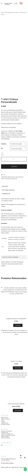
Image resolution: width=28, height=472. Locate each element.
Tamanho (3, 144)
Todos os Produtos (5, 419)
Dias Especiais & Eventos (12, 12)
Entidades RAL (4, 432)
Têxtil (16, 178)
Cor (2, 148)
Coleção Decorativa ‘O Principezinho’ (16, 318)
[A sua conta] (16, 4)
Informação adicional (8, 190)
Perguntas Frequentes (6, 431)
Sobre (2, 420)
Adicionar (14, 166)
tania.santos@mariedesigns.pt (8, 458)
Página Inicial (4, 417)
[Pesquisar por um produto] (15, 4)
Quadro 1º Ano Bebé (16, 361)
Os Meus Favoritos (5, 424)
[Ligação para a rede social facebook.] (20, 455)
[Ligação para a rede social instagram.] (20, 457)
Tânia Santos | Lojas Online (18, 467)
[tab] (14, 186)
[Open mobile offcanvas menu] (22, 4)
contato (23, 229)
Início (2, 12)
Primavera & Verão (9, 178)
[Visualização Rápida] (12, 325)
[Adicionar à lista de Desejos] (2, 154)
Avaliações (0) (6, 193)
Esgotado (18, 325)
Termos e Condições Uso (7, 433)
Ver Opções (18, 367)
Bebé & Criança (11, 177)
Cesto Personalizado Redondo (16, 404)
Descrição (5, 186)
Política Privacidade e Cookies (8, 435)
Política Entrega (5, 436)
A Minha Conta (4, 423)
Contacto (3, 421)
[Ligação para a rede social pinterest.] (24, 457)
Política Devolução (5, 438)
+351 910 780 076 (5, 460)
